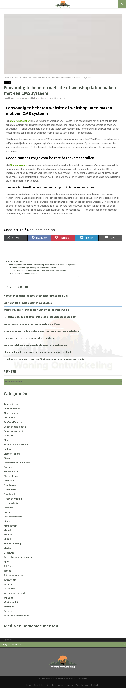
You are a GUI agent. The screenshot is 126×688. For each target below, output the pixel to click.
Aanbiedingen (11, 404)
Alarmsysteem (11, 413)
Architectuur (10, 417)
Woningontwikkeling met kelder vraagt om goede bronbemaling (36, 310)
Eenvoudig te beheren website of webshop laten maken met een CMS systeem (42, 265)
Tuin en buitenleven (13, 575)
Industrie (8, 507)
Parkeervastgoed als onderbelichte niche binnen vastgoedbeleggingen (40, 317)
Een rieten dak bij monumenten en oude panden (28, 303)
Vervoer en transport (14, 593)
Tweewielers (10, 579)
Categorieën (6, 639)
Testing (7, 571)
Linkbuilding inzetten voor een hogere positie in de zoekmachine (41, 270)
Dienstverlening (12, 453)
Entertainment (11, 471)
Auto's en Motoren (13, 422)
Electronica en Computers (17, 462)
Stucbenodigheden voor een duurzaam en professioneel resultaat (37, 352)
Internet (8, 512)
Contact (94, 685)
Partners (69, 685)
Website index (82, 685)
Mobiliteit (8, 539)
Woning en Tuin (11, 602)
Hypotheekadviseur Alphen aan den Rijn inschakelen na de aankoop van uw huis (44, 359)
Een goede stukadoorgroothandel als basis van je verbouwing (35, 345)
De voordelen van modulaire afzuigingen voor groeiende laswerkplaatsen (41, 331)
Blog (6, 440)
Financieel (9, 480)
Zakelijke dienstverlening (16, 615)
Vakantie (8, 584)
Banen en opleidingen (15, 427)
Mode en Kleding (12, 543)
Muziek (7, 548)
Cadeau (7, 82)
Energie (8, 467)
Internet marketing (13, 516)
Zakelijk (8, 611)
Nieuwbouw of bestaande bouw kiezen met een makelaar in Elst (36, 296)
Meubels (8, 534)
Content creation (18, 165)
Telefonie (8, 566)
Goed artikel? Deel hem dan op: (25, 273)
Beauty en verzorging (14, 431)
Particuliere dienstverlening (18, 557)
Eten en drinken (11, 476)
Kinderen (8, 521)
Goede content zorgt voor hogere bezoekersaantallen (34, 268)
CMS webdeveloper (20, 121)
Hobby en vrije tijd (13, 499)
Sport (6, 561)
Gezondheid (10, 489)
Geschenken (10, 485)
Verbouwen (9, 588)
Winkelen (8, 598)
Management (10, 526)
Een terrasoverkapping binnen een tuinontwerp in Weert (32, 324)
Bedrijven (9, 435)
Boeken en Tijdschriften (16, 444)
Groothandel (10, 494)
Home (28, 685)
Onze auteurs (57, 685)
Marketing (9, 530)
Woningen (9, 606)
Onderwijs (9, 553)
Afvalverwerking (12, 408)
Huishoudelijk (11, 503)
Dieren (7, 458)
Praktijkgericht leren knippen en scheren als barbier (30, 338)
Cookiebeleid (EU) (41, 685)
